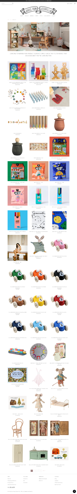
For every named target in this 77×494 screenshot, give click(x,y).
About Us (9, 478)
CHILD (27, 15)
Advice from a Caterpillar (15, 491)
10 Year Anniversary (58, 482)
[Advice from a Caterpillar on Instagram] (12, 487)
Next (44, 470)
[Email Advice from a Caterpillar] (8, 487)
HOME (36, 15)
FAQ (24, 480)
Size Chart (25, 482)
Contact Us (25, 478)
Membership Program (43, 478)
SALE (53, 15)
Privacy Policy (10, 482)
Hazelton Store (58, 484)
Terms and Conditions (12, 484)
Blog (56, 478)
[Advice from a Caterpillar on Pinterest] (14, 487)
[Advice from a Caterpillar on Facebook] (10, 487)
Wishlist (41, 480)
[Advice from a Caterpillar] (38, 10)
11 (40, 470)
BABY (21, 15)
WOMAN (32, 15)
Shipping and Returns (12, 480)
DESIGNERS (47, 15)
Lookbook (56, 480)
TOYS (41, 15)
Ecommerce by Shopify (28, 491)
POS (21, 491)
